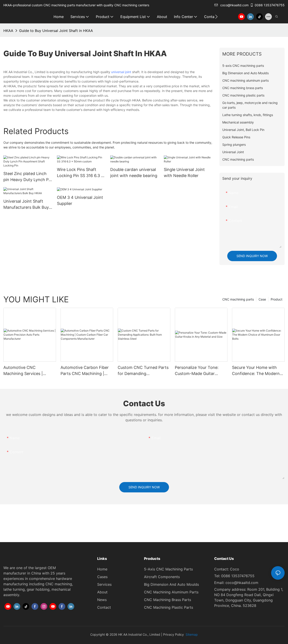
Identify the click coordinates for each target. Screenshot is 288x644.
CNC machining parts (238, 299)
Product (276, 299)
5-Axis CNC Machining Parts (168, 569)
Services (104, 584)
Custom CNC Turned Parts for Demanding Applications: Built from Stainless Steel (143, 371)
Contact (104, 607)
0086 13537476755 (270, 5)
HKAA (8, 30)
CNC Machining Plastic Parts (168, 607)
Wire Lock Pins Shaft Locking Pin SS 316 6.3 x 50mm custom (80, 173)
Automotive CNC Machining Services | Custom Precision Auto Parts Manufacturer (25, 371)
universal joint (121, 72)
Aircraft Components (162, 576)
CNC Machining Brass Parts (167, 599)
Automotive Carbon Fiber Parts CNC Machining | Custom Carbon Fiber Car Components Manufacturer (86, 371)
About (102, 592)
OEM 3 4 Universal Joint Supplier (80, 200)
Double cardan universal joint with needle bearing (133, 172)
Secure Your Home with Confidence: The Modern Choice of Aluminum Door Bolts (256, 371)
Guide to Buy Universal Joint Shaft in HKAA (56, 30)
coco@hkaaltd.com (234, 5)
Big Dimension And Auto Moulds (171, 584)
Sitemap (191, 634)
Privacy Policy (173, 634)
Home (102, 569)
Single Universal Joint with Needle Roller (184, 172)
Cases (102, 576)
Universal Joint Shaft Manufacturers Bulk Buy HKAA (26, 204)
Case (262, 299)
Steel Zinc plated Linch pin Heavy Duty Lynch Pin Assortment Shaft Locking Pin (27, 177)
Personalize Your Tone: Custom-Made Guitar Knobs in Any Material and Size (200, 371)
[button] (216, 17)
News (102, 599)
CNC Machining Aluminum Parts (171, 592)
